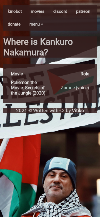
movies (37, 11)
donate (14, 24)
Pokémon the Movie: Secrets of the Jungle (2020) (28, 88)
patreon (83, 11)
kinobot (15, 11)
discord (60, 11)
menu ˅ (36, 24)
